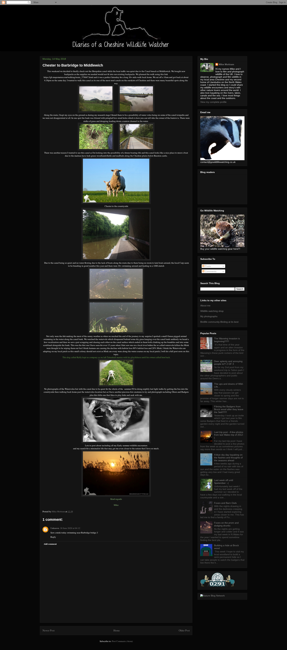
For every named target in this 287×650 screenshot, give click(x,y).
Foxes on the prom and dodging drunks (226, 524)
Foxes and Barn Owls (225, 503)
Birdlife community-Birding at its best (219, 322)
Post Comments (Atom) (122, 641)
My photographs (208, 316)
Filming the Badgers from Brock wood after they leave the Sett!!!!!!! (228, 409)
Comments (210, 271)
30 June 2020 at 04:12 (70, 528)
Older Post (184, 630)
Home (116, 630)
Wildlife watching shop (212, 311)
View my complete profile (213, 102)
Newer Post (48, 630)
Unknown (54, 528)
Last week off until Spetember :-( (223, 481)
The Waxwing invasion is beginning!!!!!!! (227, 340)
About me (205, 305)
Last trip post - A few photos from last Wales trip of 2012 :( (229, 435)
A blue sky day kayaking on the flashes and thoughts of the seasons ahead (228, 457)
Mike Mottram (226, 64)
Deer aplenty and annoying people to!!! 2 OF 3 (228, 362)
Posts (207, 266)
